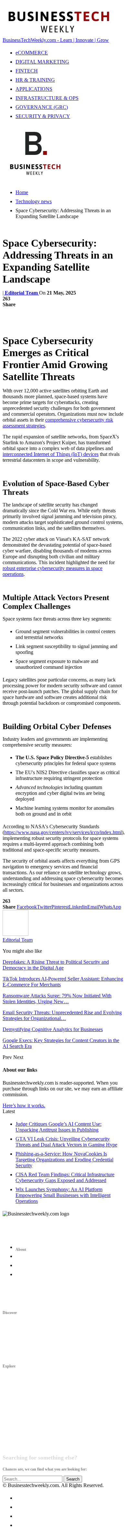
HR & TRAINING (35, 80)
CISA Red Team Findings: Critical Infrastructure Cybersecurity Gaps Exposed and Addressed (65, 1177)
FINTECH (27, 71)
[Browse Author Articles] (15, 934)
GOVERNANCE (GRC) (42, 107)
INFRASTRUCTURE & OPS (47, 98)
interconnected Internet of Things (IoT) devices (51, 454)
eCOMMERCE (32, 52)
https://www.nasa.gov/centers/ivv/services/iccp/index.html (63, 832)
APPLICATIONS (34, 89)
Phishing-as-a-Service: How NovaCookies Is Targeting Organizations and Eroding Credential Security (64, 1159)
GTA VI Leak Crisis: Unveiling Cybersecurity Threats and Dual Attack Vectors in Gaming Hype (66, 1141)
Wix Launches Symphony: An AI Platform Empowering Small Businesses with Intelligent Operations (63, 1195)
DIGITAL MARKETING (42, 61)
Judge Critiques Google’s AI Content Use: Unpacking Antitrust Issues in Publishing (58, 1127)
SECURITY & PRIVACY (43, 116)
